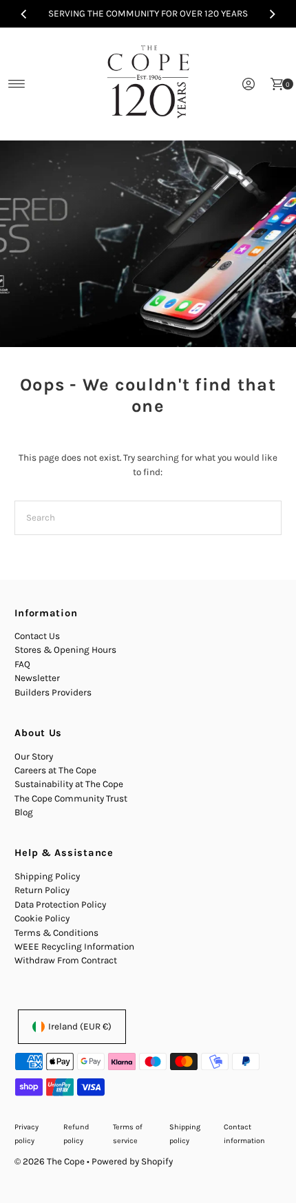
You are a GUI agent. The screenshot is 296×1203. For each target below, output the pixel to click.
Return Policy (42, 890)
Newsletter (37, 678)
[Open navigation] (17, 84)
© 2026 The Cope (49, 1161)
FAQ (22, 664)
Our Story (33, 756)
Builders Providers (53, 692)
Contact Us (37, 636)
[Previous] (24, 14)
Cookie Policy (42, 918)
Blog (23, 812)
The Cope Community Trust (70, 798)
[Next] (272, 14)
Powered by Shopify (132, 1161)
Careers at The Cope (55, 770)
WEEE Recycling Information (74, 946)
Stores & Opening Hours (65, 650)
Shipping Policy (47, 876)
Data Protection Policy (60, 904)
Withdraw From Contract (65, 960)
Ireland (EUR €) (80, 1026)
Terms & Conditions (56, 933)
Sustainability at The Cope (68, 784)
